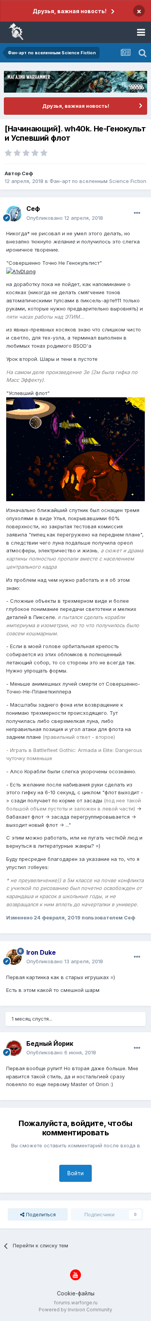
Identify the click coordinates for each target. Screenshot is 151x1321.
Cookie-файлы (75, 1293)
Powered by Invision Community (75, 1309)
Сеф (27, 173)
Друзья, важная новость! (69, 11)
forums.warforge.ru (76, 1302)
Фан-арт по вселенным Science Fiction (98, 181)
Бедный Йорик (49, 1043)
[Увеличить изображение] (21, 271)
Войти (75, 1173)
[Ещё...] (137, 213)
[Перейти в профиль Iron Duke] (14, 957)
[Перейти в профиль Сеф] (14, 213)
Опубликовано (64, 218)
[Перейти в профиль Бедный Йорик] (14, 1048)
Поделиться (40, 1214)
